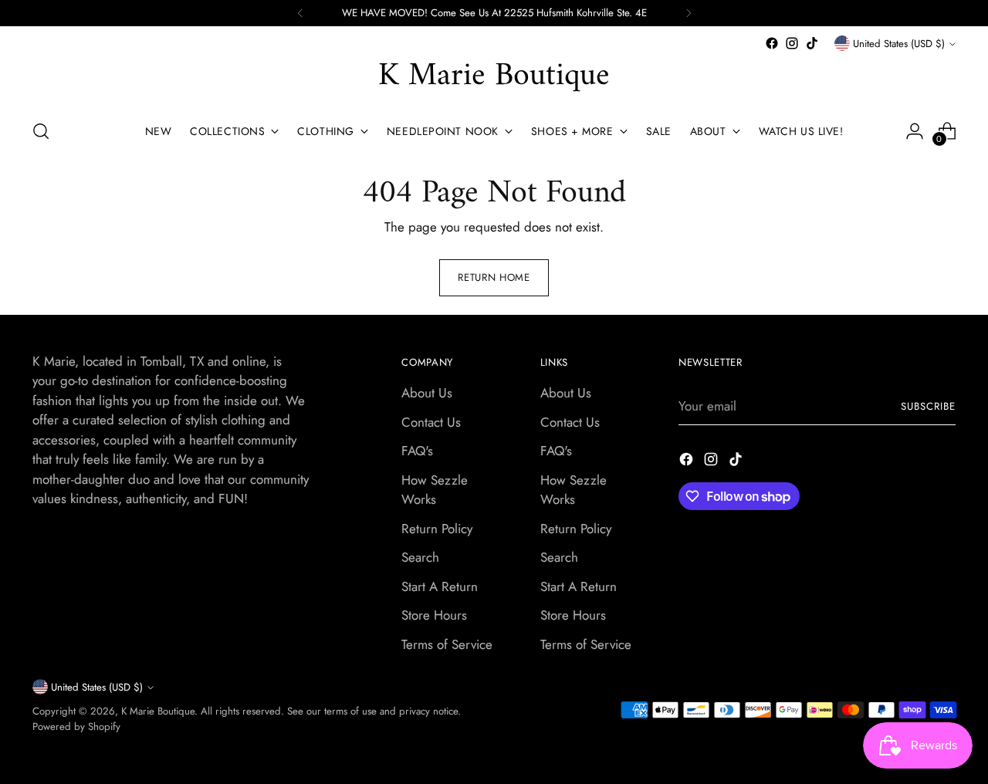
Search (420, 557)
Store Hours (434, 615)
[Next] (688, 13)
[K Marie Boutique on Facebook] (772, 43)
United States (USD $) (899, 43)
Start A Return (439, 586)
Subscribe (928, 406)
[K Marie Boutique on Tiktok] (812, 43)
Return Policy (436, 528)
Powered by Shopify (76, 726)
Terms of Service (446, 644)
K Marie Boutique (158, 711)
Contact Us (431, 422)
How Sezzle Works (434, 490)
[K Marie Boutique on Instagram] (792, 43)
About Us (426, 393)
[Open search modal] (40, 131)
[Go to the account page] (914, 131)
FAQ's (417, 450)
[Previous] (300, 13)
